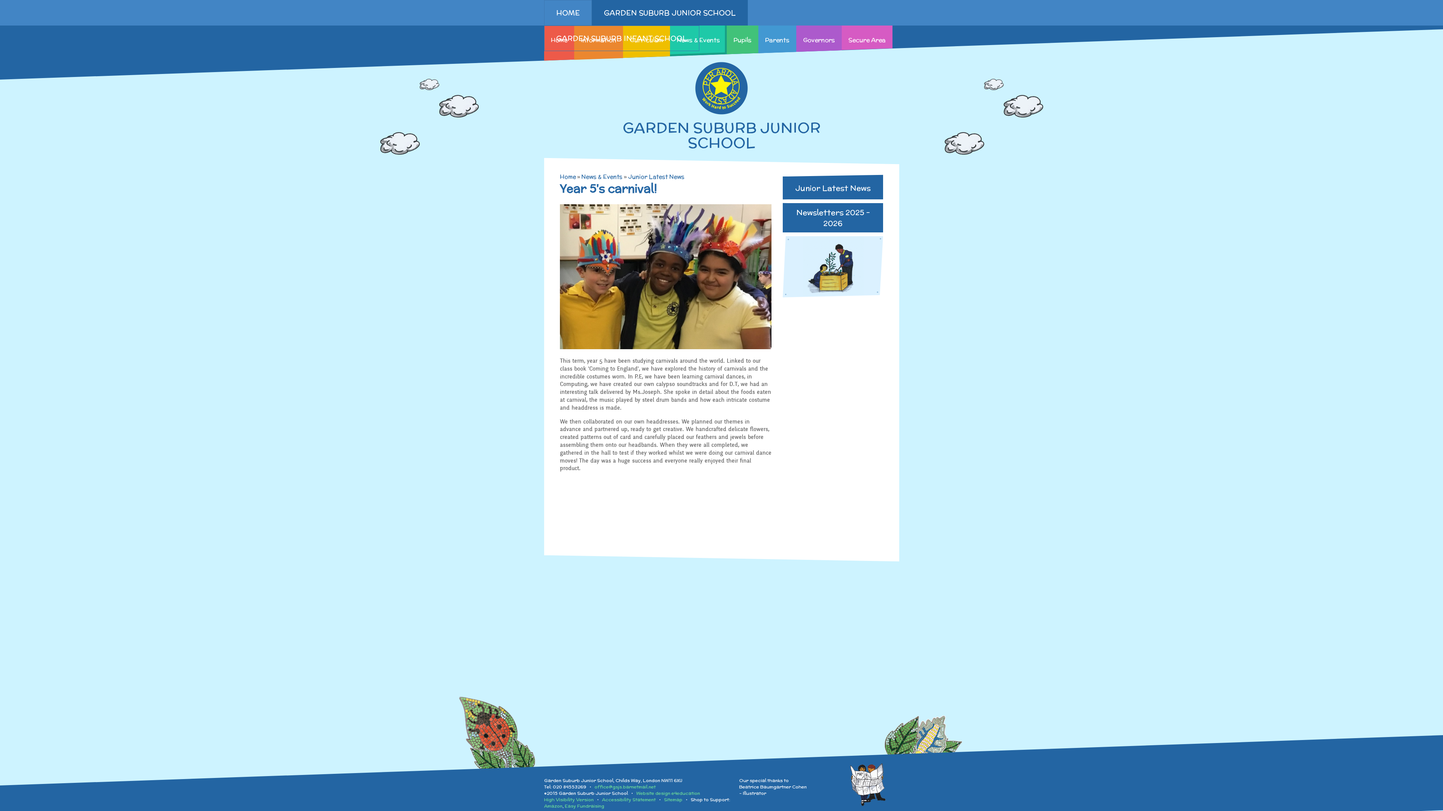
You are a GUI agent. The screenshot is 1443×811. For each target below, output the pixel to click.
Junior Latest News (656, 177)
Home (568, 177)
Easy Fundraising (584, 806)
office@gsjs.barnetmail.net (625, 787)
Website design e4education (668, 793)
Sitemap (673, 799)
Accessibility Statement (629, 799)
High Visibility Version (569, 799)
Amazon (553, 806)
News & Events (601, 177)
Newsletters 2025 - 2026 (833, 218)
